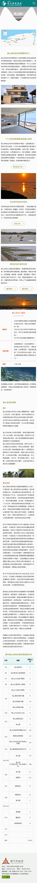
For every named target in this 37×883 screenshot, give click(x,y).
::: (1, 25)
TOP (33, 877)
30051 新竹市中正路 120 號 (15, 866)
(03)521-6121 (11, 869)
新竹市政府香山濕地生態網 (12, 3)
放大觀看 (34, 44)
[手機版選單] (33, 3)
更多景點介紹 (18, 167)
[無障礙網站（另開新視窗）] (18, 877)
